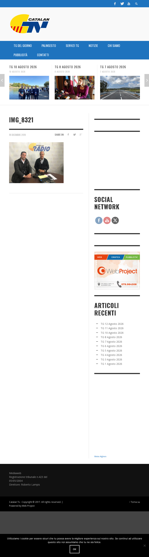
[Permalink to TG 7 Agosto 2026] (120, 87)
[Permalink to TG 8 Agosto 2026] (74, 87)
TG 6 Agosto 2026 (111, 346)
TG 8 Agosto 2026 (68, 67)
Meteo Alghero (100, 456)
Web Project (28, 505)
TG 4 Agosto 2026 (111, 355)
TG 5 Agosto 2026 (111, 350)
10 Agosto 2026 (17, 71)
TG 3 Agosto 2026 (111, 359)
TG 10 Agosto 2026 (23, 67)
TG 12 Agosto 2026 (112, 324)
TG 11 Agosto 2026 (112, 328)
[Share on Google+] (80, 134)
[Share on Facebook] (68, 134)
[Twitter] (121, 3)
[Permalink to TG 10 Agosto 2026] (29, 87)
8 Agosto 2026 (62, 71)
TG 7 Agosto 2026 (113, 67)
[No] (144, 545)
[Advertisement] (121, 160)
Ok (74, 549)
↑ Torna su (134, 501)
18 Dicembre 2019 (17, 135)
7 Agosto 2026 (107, 71)
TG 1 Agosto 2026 (111, 364)
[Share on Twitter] (74, 134)
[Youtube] (128, 3)
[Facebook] (115, 3)
